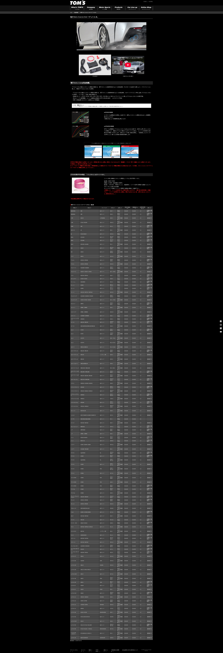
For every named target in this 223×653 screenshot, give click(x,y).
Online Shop (146, 8)
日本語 (145, 1)
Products (118, 8)
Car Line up (132, 8)
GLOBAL (151, 1)
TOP (71, 12)
